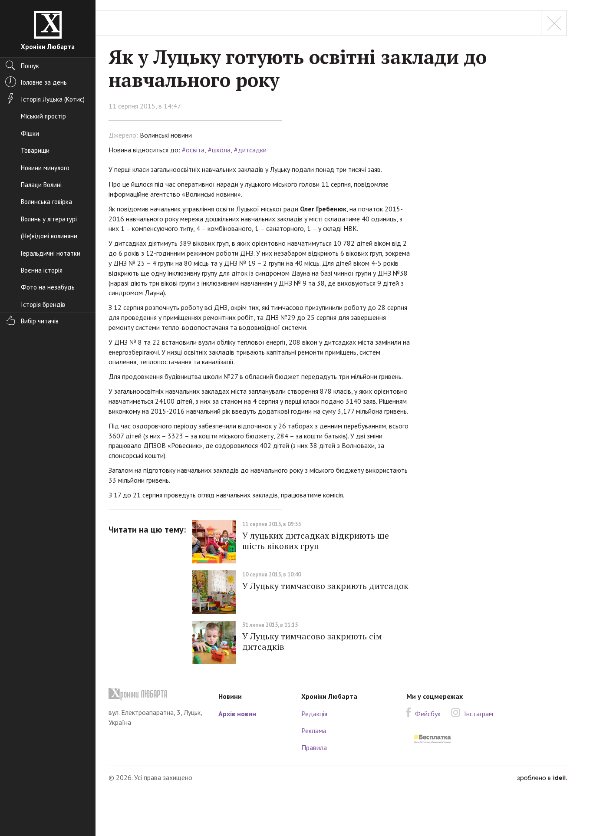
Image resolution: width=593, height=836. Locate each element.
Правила (314, 747)
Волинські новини (166, 135)
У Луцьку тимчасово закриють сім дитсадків (312, 641)
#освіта (193, 149)
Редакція (314, 713)
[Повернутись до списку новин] (554, 23)
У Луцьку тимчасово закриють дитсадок (325, 586)
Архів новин (237, 713)
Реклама (313, 730)
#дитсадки (250, 149)
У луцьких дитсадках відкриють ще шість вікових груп (315, 541)
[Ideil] (542, 777)
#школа (219, 149)
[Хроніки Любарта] (157, 694)
